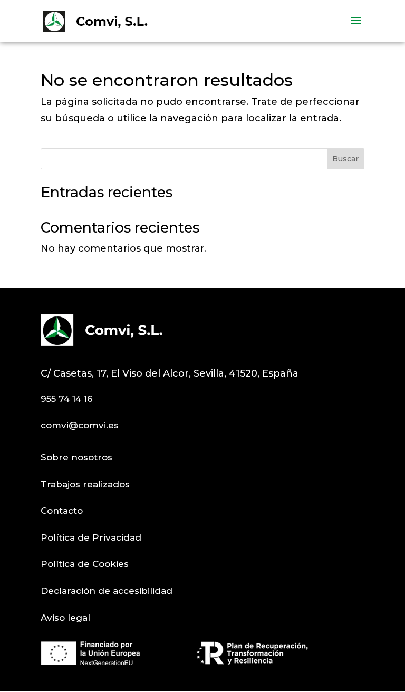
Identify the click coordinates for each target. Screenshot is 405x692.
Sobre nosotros (76, 457)
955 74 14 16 (67, 398)
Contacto (62, 510)
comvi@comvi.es (80, 425)
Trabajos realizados (85, 484)
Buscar (345, 159)
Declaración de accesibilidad (106, 590)
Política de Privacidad (91, 537)
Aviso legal (65, 617)
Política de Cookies (85, 564)
